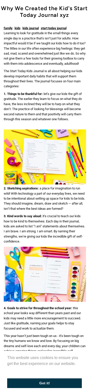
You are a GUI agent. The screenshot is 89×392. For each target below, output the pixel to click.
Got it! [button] (44, 383)
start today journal (54, 28)
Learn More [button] (18, 370)
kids (18, 28)
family (8, 28)
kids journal (30, 28)
